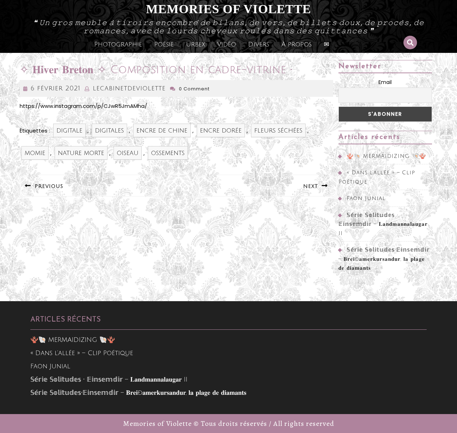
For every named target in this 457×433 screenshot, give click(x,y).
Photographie (118, 44)
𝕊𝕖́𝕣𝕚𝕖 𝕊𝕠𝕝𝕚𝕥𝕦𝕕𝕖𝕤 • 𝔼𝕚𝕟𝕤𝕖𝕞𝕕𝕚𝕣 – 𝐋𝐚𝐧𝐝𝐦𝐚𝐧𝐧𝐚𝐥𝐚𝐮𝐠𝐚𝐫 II (383, 224)
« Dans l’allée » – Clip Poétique (81, 353)
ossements (168, 152)
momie (35, 152)
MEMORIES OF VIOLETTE (228, 9)
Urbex (195, 44)
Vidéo (226, 44)
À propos (296, 44)
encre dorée (221, 130)
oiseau (128, 152)
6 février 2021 (55, 88)
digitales (109, 130)
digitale (69, 130)
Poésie (164, 44)
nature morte (81, 152)
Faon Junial (366, 198)
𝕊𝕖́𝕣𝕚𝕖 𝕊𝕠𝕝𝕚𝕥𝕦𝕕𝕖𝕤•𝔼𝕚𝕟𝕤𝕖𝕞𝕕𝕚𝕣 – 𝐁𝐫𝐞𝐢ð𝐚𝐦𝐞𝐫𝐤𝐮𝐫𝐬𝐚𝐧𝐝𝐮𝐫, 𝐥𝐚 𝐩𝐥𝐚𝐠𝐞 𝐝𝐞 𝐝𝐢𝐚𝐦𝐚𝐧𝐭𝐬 (384, 259)
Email (385, 82)
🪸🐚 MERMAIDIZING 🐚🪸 (386, 156)
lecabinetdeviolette (129, 88)
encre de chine (161, 130)
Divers (258, 44)
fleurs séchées (278, 130)
